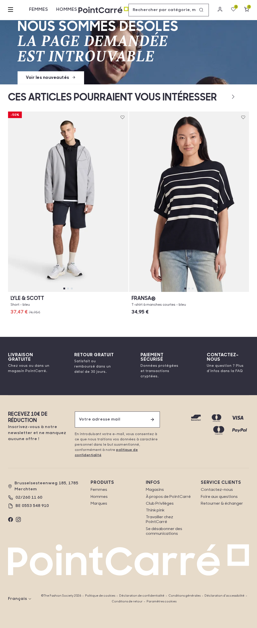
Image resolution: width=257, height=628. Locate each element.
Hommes (66, 10)
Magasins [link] (155, 490)
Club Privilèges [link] (160, 504)
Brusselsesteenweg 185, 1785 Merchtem (46, 486)
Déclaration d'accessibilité (224, 595)
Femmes (38, 10)
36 (68, 292)
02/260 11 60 (29, 498)
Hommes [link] (99, 497)
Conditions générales (184, 595)
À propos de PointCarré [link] (168, 497)
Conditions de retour (127, 601)
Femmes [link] (99, 490)
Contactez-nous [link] (217, 490)
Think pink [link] (155, 510)
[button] (225, 96)
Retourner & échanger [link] (222, 504)
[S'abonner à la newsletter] (152, 419)
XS (149, 292)
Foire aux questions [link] (219, 497)
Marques (99, 504)
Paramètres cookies (161, 601)
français (17, 599)
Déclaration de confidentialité (141, 595)
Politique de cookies (100, 595)
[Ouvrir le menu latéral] (10, 10)
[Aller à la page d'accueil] (103, 10)
